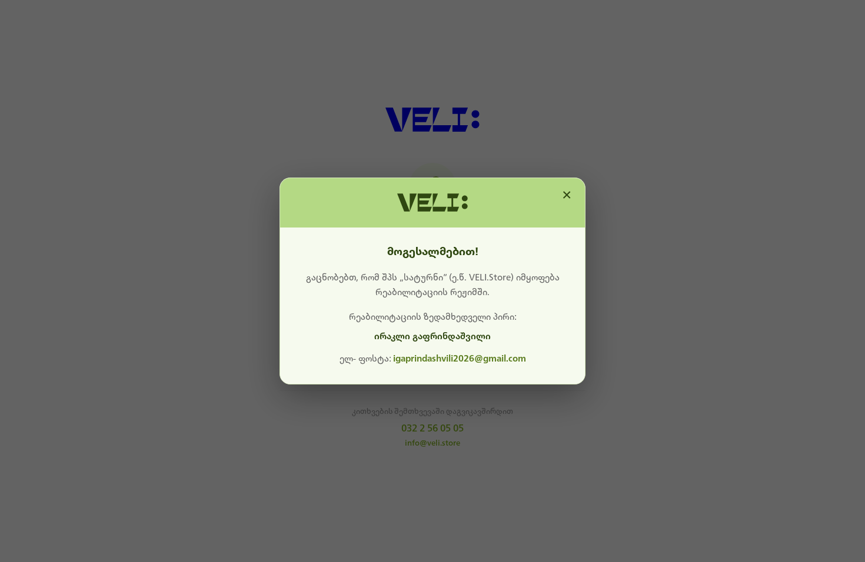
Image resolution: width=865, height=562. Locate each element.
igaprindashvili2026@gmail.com (459, 358)
